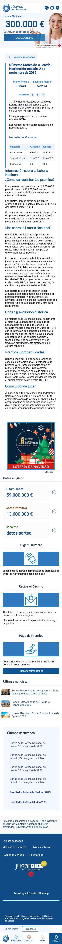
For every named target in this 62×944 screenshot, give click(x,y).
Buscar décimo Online (31, 670)
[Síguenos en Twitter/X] (57, 8)
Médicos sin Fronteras (15, 847)
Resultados (30, 929)
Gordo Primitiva (16, 508)
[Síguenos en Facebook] (52, 8)
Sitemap (44, 893)
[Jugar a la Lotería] (55, 938)
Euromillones (15, 489)
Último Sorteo (11, 929)
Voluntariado (36, 854)
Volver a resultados (24, 57)
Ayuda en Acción (41, 847)
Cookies (32, 893)
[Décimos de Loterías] (5, 938)
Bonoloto (12, 527)
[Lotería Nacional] (16, 938)
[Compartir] (47, 8)
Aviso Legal (20, 893)
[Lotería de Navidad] (29, 938)
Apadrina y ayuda (14, 854)
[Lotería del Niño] (42, 938)
